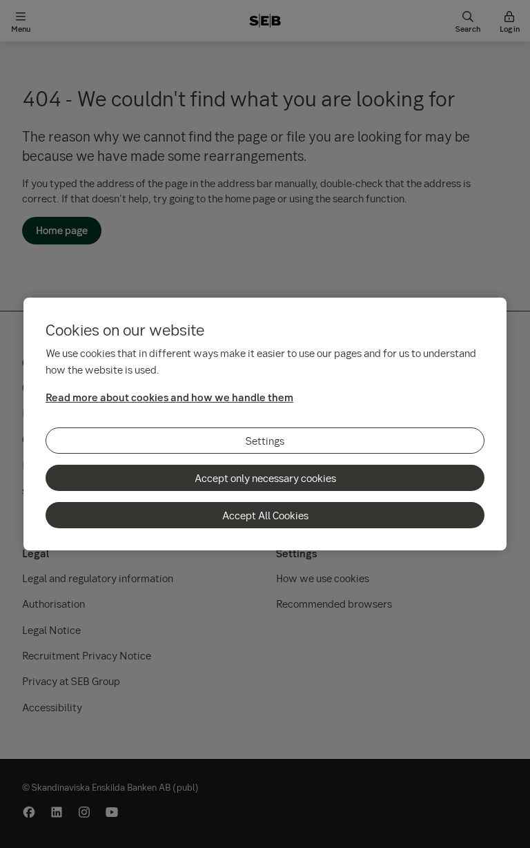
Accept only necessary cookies (265, 478)
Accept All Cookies (265, 515)
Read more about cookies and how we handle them (169, 397)
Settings (265, 440)
